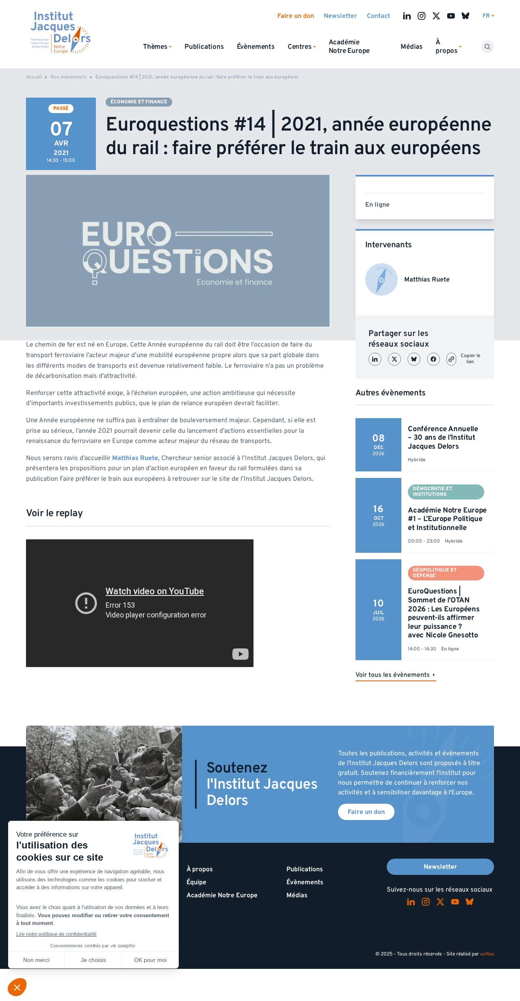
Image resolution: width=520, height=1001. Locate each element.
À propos (199, 869)
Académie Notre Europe (349, 46)
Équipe (196, 882)
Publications (204, 47)
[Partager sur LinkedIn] (374, 359)
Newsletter (340, 15)
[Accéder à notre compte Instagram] (422, 16)
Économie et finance (138, 101)
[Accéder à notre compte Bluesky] (466, 16)
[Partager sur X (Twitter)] (394, 359)
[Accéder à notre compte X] (436, 16)
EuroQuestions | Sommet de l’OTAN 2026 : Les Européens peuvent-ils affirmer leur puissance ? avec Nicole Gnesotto (443, 613)
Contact (378, 15)
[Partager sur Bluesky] (413, 359)
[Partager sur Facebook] (433, 359)
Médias (411, 47)
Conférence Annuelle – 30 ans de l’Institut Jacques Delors (443, 437)
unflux (487, 954)
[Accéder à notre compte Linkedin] (407, 16)
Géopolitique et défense (435, 573)
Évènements (256, 47)
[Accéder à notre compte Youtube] (451, 16)
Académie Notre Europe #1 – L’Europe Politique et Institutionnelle (447, 519)
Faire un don (295, 15)
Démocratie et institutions (432, 491)
